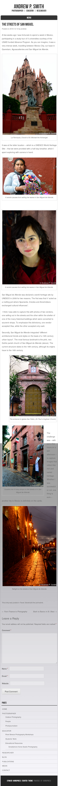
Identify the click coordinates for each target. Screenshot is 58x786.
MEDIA (4, 766)
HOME (4, 709)
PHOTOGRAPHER (9, 713)
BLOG (4, 757)
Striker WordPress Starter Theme (20, 781)
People (8, 721)
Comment (6, 630)
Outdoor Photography (13, 717)
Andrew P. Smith (29, 6)
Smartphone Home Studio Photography (22, 747)
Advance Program (22, 42)
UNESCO (6, 298)
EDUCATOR (6, 731)
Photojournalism (11, 726)
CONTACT (6, 770)
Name (5, 668)
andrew (23, 29)
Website (5, 683)
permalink (39, 602)
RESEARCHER (8, 752)
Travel (22, 602)
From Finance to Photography (14, 611)
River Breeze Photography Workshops (19, 734)
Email (5, 676)
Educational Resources (14, 743)
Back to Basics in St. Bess (45, 611)
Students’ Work (10, 739)
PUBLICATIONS (8, 761)
